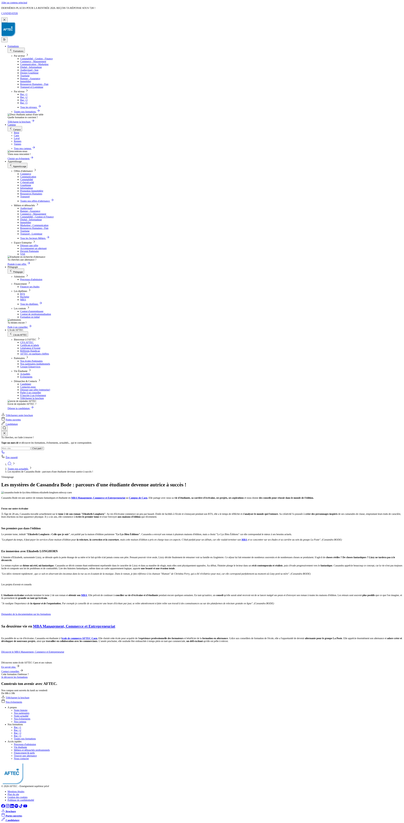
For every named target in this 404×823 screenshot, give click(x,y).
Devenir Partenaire (29, 251)
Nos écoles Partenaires (31, 361)
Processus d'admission (31, 279)
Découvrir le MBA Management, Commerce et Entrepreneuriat (32, 652)
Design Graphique (29, 72)
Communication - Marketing (34, 64)
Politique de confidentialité (21, 800)
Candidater (25, 384)
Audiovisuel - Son (29, 70)
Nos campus (20, 721)
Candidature (12, 424)
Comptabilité (26, 179)
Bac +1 (23, 94)
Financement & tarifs (24, 753)
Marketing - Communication (34, 225)
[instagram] (8, 807)
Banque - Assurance (30, 78)
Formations (13, 46)
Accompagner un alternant (33, 248)
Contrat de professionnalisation (35, 314)
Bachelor (24, 296)
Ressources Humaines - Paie (34, 84)
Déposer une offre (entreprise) (35, 389)
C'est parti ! (37, 448)
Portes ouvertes (13, 419)
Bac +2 (23, 97)
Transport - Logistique (31, 233)
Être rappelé (12, 457)
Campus (12, 124)
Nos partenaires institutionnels (35, 363)
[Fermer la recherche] (4, 433)
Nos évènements (14, 702)
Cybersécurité (27, 182)
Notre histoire (20, 710)
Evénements (26, 376)
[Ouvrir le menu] (4, 39)
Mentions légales (16, 791)
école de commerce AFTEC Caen (79, 638)
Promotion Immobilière (31, 191)
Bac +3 (23, 100)
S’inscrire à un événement (33, 395)
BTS (22, 294)
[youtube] (25, 807)
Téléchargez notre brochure (19, 415)
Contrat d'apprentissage (31, 311)
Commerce (25, 173)
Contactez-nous (28, 387)
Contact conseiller (10, 671)
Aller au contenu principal (14, 2)
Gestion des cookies (17, 797)
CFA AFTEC (27, 342)
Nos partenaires (21, 713)
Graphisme (25, 185)
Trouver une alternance (25, 755)
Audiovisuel (26, 208)
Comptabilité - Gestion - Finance (36, 58)
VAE (22, 254)
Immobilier (25, 81)
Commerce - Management (33, 61)
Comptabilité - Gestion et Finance (37, 216)
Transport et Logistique (31, 87)
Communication (28, 176)
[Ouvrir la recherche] (4, 428)
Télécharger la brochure (32, 398)
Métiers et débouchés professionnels (32, 750)
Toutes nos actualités (18, 468)
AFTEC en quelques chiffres (34, 353)
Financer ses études (29, 286)
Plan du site (13, 794)
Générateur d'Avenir (30, 348)
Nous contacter (21, 758)
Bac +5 (23, 102)
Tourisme (25, 75)
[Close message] (4, 20)
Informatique (26, 188)
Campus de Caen (138, 497)
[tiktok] (21, 807)
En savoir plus (8, 667)
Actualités (25, 374)
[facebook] (3, 807)
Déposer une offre (29, 245)
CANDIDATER (9, 13)
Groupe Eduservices (30, 366)
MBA (23, 299)
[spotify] (17, 807)
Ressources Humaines (31, 193)
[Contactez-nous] (3, 453)
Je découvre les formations (14, 677)
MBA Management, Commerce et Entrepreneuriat (98, 497)
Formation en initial (30, 317)
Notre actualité (21, 716)
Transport (25, 196)
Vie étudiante (20, 747)
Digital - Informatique (31, 67)
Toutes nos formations (25, 738)
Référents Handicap (30, 351)
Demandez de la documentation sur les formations (26, 614)
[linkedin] (12, 807)
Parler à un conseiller (30, 392)
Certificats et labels (29, 345)
